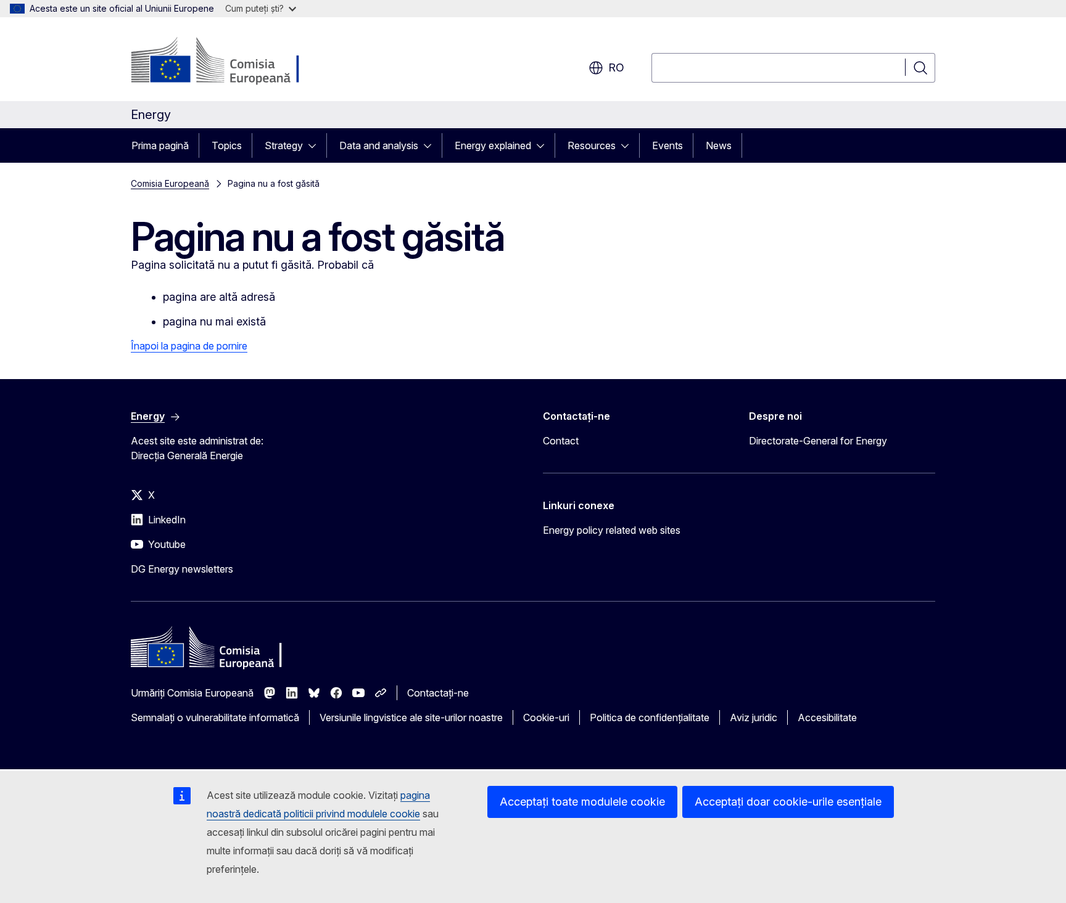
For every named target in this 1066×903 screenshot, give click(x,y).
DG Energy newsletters (182, 569)
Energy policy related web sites (611, 530)
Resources (592, 145)
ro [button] (616, 67)
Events (667, 145)
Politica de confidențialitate (649, 717)
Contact (561, 441)
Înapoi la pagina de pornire (189, 346)
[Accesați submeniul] (315, 145)
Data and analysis (378, 145)
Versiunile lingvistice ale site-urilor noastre (411, 717)
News (719, 145)
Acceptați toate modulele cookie (582, 801)
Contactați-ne (438, 693)
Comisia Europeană (170, 183)
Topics (227, 145)
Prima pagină (160, 145)
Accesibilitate (827, 717)
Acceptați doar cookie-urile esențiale (788, 801)
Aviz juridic (753, 717)
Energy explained (493, 145)
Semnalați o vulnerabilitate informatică (215, 717)
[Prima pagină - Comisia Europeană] (230, 61)
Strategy (284, 145)
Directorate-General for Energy (818, 441)
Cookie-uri (546, 717)
